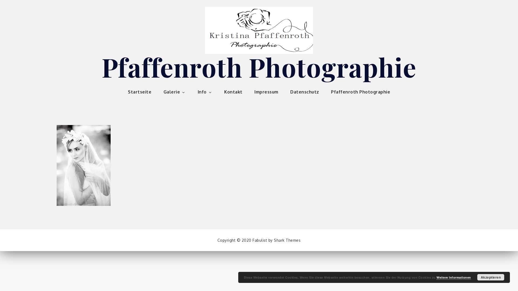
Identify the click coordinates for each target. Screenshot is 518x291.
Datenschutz (304, 92)
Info (202, 92)
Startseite (139, 92)
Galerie (171, 92)
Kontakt (233, 92)
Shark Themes (287, 240)
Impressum (266, 92)
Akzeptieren (491, 277)
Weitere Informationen (454, 277)
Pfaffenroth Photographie (259, 67)
